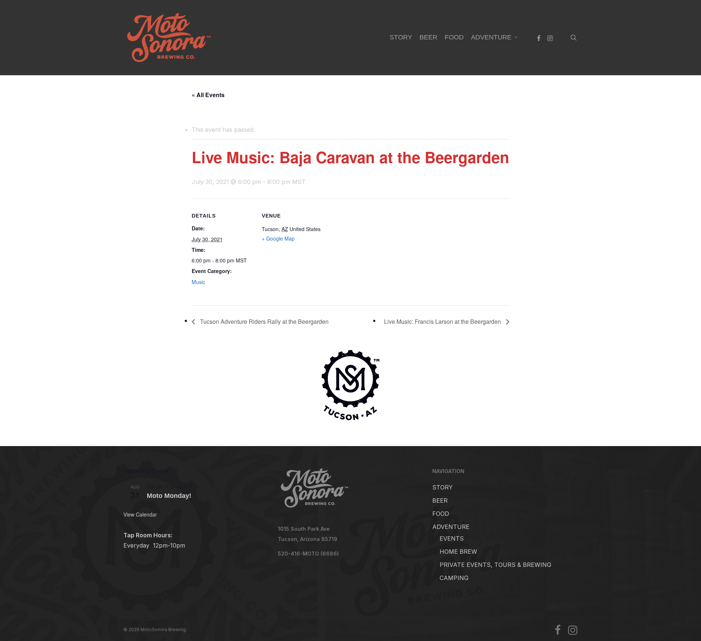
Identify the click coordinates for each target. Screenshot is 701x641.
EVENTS (452, 538)
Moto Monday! (169, 495)
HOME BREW (458, 551)
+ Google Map (278, 238)
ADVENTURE (451, 526)
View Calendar (140, 514)
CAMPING (454, 577)
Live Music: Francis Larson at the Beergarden (443, 321)
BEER (440, 500)
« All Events (208, 95)
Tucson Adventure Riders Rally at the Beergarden (264, 321)
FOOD (440, 513)
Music (198, 281)
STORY (442, 487)
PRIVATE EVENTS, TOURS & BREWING (495, 564)
